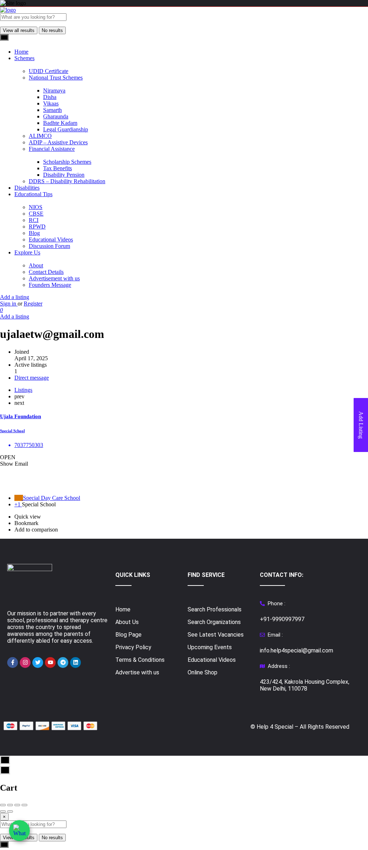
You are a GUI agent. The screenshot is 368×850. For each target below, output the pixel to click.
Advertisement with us (54, 278)
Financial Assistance (52, 149)
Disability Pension (63, 175)
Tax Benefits (57, 168)
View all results (18, 30)
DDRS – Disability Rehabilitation (67, 181)
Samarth (52, 110)
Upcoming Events (210, 647)
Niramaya (54, 90)
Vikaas (51, 103)
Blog (34, 233)
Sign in (9, 303)
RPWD (37, 226)
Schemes (24, 58)
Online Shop (202, 672)
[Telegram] (63, 662)
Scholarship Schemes (67, 162)
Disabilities (27, 188)
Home (21, 52)
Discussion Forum (49, 246)
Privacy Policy (133, 647)
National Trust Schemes (56, 77)
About (36, 265)
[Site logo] (8, 10)
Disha (49, 97)
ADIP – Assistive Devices (58, 142)
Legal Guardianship (65, 129)
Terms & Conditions (140, 659)
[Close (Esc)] (3, 805)
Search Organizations (214, 622)
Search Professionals (215, 609)
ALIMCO (40, 136)
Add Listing (361, 425)
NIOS (35, 207)
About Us (127, 622)
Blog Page (128, 634)
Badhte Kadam (60, 123)
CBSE (36, 214)
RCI (33, 220)
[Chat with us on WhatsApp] (19, 830)
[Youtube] (50, 662)
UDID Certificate (48, 71)
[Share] (10, 805)
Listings (23, 390)
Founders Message (50, 285)
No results (52, 30)
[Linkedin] (75, 662)
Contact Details (46, 272)
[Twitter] (37, 662)
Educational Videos (51, 239)
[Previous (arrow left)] (3, 811)
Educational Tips (33, 194)
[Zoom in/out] (24, 805)
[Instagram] (25, 662)
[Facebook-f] (12, 662)
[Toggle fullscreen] (17, 805)
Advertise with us (137, 672)
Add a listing (14, 297)
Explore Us (27, 252)
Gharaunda (55, 116)
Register (33, 303)
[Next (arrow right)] (10, 811)
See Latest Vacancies (216, 634)
